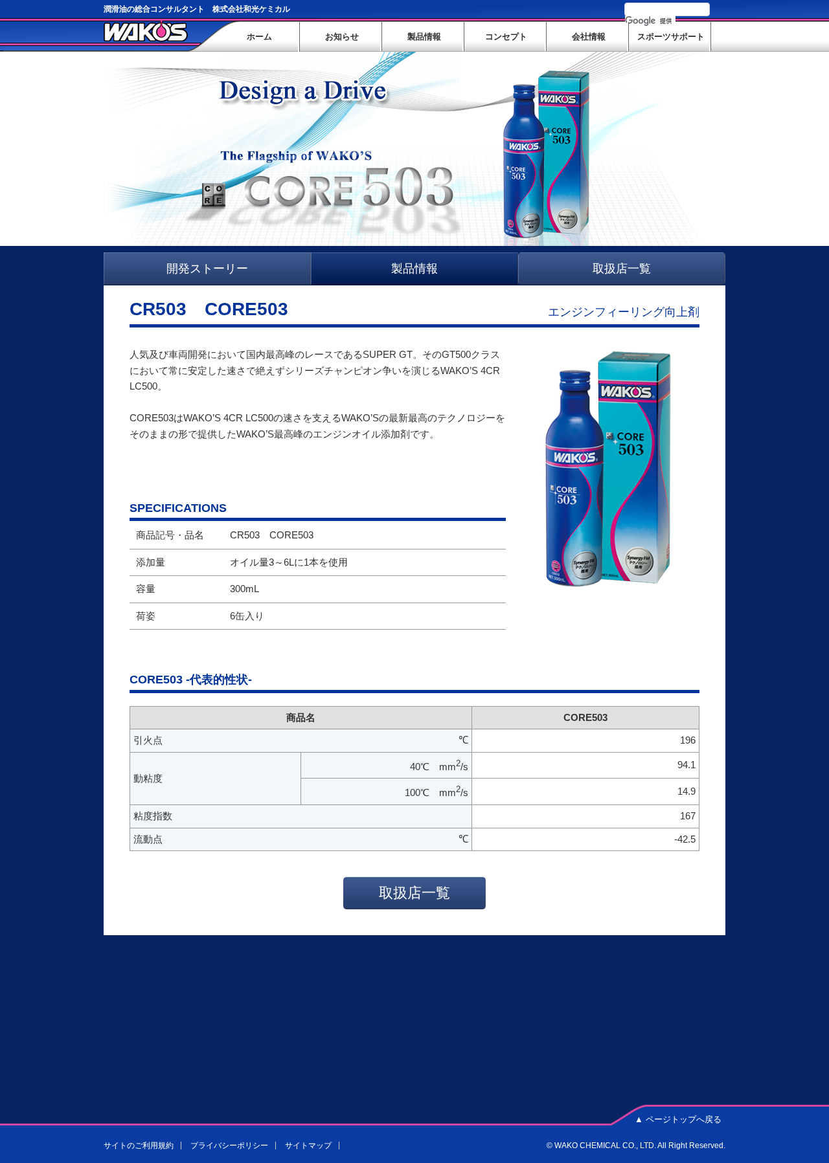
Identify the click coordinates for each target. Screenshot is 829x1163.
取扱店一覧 (622, 268)
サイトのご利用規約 (139, 1145)
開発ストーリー (207, 268)
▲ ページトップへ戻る (678, 1119)
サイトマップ (308, 1145)
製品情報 (414, 268)
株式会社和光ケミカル (146, 31)
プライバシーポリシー (229, 1145)
